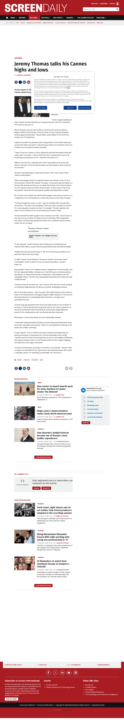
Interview (35, 360)
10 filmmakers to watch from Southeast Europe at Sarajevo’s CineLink (53, 564)
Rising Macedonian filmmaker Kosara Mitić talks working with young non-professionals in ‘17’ (53, 537)
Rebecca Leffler (62, 516)
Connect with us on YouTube (68, 672)
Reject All (70, 108)
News (39, 382)
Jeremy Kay (60, 395)
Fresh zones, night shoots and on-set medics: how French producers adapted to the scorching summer (54, 510)
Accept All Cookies (84, 108)
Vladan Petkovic (62, 441)
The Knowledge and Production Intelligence (101, 694)
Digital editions (48, 23)
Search (117, 9)
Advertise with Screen (13, 665)
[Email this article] (28, 82)
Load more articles (43, 457)
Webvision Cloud (67, 710)
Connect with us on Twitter (55, 672)
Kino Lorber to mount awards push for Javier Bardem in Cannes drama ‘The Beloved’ (55, 389)
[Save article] (71, 368)
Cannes (19, 360)
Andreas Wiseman (23, 75)
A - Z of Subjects (74, 665)
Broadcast (89, 685)
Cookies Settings (41, 108)
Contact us (43, 665)
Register (94, 3)
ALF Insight (89, 690)
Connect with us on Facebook (48, 672)
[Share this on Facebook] (16, 82)
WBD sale (100, 23)
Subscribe (103, 3)
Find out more (11, 699)
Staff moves (91, 23)
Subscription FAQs (98, 705)
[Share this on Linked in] (24, 82)
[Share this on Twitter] (20, 82)
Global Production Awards (76, 23)
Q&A (41, 360)
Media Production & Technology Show (60, 687)
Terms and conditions (27, 705)
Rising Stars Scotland (34, 23)
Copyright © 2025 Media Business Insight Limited (72, 705)
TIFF (17, 23)
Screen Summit (60, 23)
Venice (22, 23)
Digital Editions (104, 665)
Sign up (86, 423)
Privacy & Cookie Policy (45, 705)
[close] (72, 364)
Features (18, 58)
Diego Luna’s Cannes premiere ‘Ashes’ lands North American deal (54, 412)
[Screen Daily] (36, 11)
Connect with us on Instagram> (75, 672)
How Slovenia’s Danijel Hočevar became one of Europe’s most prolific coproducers (53, 435)
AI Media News (90, 687)
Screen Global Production (94, 692)
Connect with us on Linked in (62, 672)
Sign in (112, 3)
